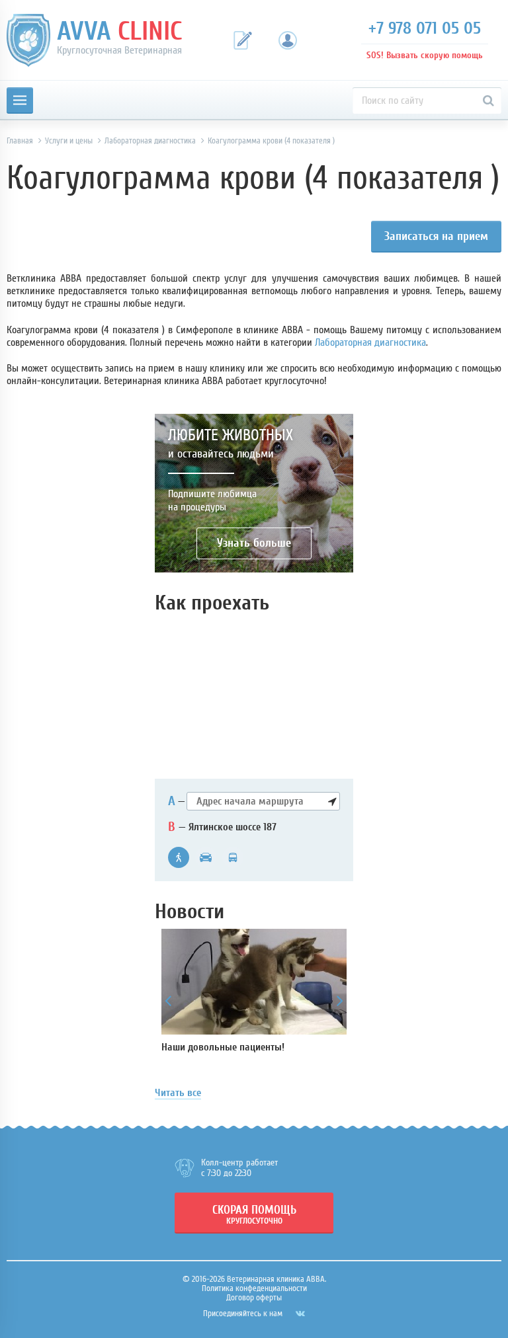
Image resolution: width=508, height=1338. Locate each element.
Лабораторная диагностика (370, 342)
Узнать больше (254, 543)
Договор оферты (254, 1297)
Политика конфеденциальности (254, 1288)
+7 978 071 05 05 (424, 28)
